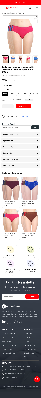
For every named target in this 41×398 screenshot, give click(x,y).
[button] (30, 8)
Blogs (26, 357)
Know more (24, 116)
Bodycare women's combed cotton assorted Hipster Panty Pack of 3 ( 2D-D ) (10, 202)
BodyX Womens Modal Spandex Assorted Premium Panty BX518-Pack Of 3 (29, 234)
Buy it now (23, 112)
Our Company (29, 333)
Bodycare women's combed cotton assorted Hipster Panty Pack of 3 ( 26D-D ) (10, 234)
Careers (27, 337)
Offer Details (6, 341)
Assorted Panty (11, 12)
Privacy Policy (7, 349)
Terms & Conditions (9, 345)
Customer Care (8, 165)
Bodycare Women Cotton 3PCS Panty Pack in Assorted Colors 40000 (29, 202)
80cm (5, 94)
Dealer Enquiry (29, 345)
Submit (32, 297)
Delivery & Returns (10, 147)
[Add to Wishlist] (36, 21)
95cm (26, 94)
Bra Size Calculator (9, 353)
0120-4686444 (10, 370)
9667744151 (21, 370)
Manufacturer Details (11, 159)
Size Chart (28, 100)
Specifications (8, 141)
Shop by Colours (30, 349)
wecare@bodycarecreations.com (17, 373)
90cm (19, 94)
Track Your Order (8, 337)
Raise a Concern (11, 377)
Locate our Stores (30, 341)
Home (3, 12)
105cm (38, 94)
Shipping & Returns (8, 333)
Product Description (10, 134)
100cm (32, 94)
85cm (13, 94)
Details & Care (8, 153)
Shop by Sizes (29, 353)
